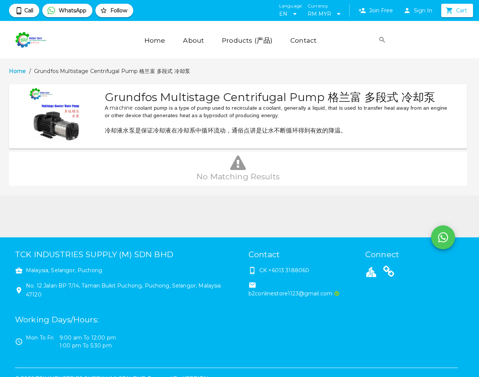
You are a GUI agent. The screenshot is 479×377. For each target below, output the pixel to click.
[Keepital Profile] (371, 271)
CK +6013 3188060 (284, 270)
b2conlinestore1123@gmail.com (290, 293)
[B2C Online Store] (389, 272)
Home (17, 71)
